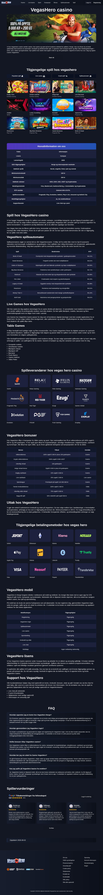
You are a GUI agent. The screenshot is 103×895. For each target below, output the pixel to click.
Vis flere (51, 828)
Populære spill (16, 76)
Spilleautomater (84, 76)
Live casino (38, 76)
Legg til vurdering (86, 796)
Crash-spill (61, 76)
